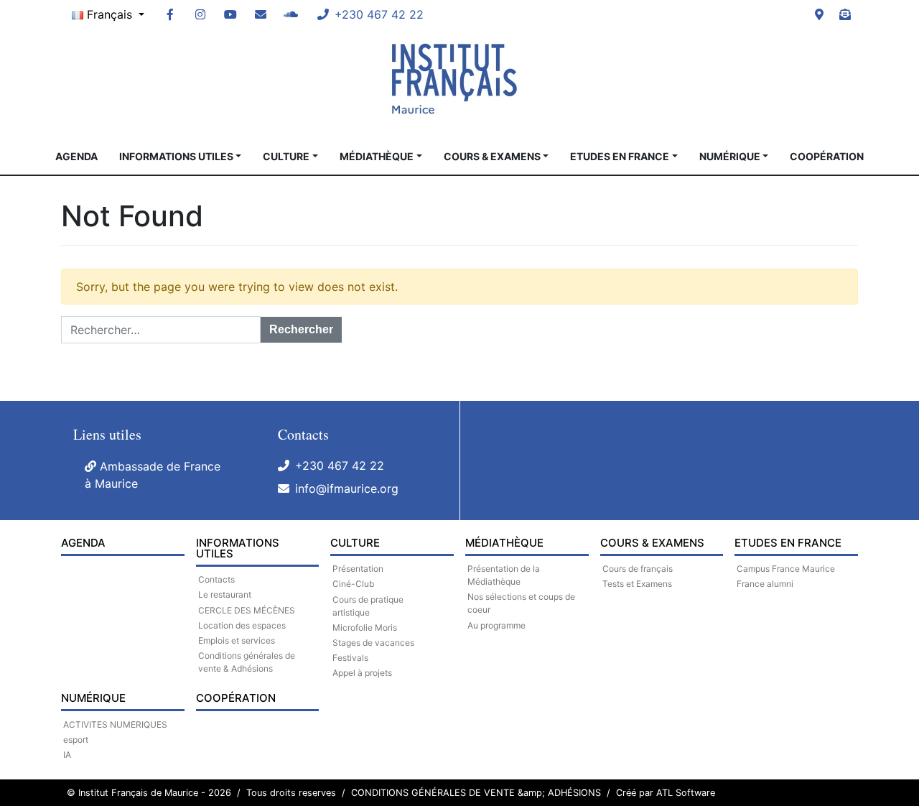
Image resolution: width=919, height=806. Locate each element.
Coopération (827, 156)
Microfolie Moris (364, 627)
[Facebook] (170, 14)
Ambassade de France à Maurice (152, 475)
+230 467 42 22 (339, 465)
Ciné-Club (353, 583)
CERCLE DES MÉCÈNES (246, 610)
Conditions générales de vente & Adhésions (246, 662)
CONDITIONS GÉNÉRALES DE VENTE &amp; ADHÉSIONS (476, 792)
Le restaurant (224, 594)
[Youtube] (230, 14)
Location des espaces (242, 625)
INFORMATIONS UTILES (176, 156)
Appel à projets (362, 672)
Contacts (216, 579)
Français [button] (109, 14)
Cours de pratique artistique (367, 606)
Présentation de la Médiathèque (503, 575)
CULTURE (286, 156)
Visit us (819, 14)
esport (75, 739)
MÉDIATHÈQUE (377, 156)
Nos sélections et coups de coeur (521, 603)
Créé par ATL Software (665, 792)
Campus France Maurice (786, 568)
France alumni (765, 583)
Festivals (350, 657)
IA (67, 754)
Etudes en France (619, 156)
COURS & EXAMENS (492, 156)
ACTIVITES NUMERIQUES (115, 724)
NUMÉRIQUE (729, 156)
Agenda (76, 156)
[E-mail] (260, 14)
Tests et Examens (637, 583)
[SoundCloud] (290, 14)
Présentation (357, 568)
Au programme (496, 625)
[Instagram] (200, 14)
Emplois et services (236, 640)
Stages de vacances (373, 642)
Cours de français (637, 568)
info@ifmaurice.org (346, 488)
